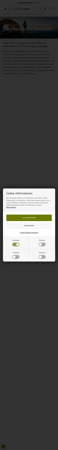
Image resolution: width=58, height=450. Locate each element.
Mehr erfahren (11, 207)
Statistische (42, 253)
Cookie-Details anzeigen (29, 232)
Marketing (42, 240)
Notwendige (15, 240)
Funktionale (16, 253)
